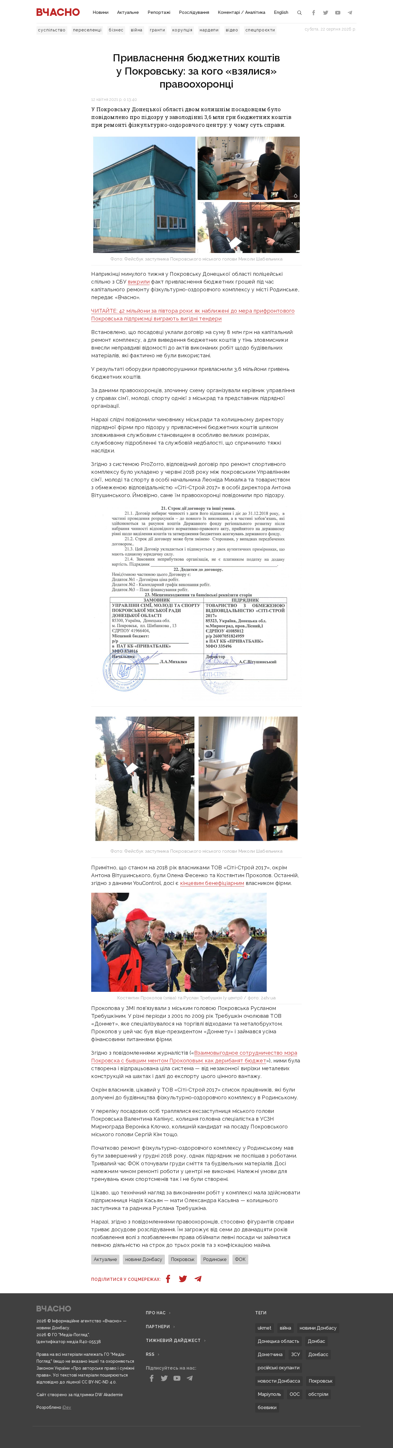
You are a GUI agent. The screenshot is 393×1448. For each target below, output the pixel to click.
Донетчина (270, 1354)
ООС (295, 1394)
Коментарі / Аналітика (241, 12)
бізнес (116, 30)
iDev (66, 1407)
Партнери (158, 1326)
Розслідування (194, 12)
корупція (182, 30)
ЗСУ (295, 1354)
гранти (157, 30)
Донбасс (318, 1354)
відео (232, 30)
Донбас (316, 1341)
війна (137, 30)
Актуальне (128, 12)
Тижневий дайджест (173, 1340)
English (281, 12)
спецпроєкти (260, 30)
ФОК (240, 1259)
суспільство (52, 30)
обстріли (318, 1394)
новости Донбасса (279, 1381)
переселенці (87, 30)
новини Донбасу (143, 1259)
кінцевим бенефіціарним (212, 883)
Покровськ (182, 1259)
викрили (139, 282)
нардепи (209, 30)
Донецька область (278, 1341)
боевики (267, 1407)
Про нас (156, 1313)
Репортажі (159, 12)
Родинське (214, 1259)
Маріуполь (269, 1394)
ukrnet (264, 1328)
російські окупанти (278, 1367)
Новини (100, 12)
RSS (150, 1354)
